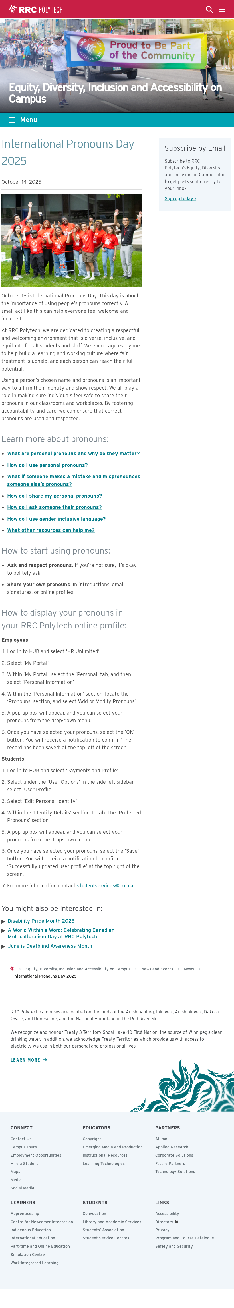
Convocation (94, 1213)
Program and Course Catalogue (184, 1238)
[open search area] (209, 9)
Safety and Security (174, 1246)
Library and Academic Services (112, 1222)
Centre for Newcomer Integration (42, 1222)
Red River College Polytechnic (36, 9)
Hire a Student (24, 1163)
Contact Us (21, 1139)
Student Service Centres (106, 1238)
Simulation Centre (28, 1254)
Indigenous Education (31, 1230)
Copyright (92, 1139)
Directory (164, 1222)
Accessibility (167, 1213)
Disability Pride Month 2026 (41, 921)
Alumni (161, 1139)
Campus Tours (24, 1147)
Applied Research (171, 1147)
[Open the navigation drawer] (222, 9)
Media (16, 1179)
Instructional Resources (105, 1155)
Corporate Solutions (174, 1155)
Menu (28, 119)
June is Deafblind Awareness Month (50, 946)
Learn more (25, 1059)
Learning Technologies (104, 1163)
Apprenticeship (25, 1213)
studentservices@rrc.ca (105, 886)
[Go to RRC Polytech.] (12, 969)
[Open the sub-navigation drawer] (12, 120)
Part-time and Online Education (40, 1246)
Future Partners (170, 1163)
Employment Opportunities (36, 1155)
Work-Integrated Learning (34, 1263)
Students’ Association (103, 1230)
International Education (33, 1238)
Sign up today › (180, 198)
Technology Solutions (175, 1171)
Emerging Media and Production (113, 1147)
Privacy (162, 1230)
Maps (15, 1171)
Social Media (22, 1188)
